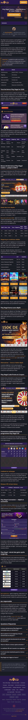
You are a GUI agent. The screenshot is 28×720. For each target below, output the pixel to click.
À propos (5, 685)
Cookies (13, 689)
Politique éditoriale (17, 687)
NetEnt (3, 699)
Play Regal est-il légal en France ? (10, 657)
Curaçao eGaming (18, 711)
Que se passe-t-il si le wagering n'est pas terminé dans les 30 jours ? (11, 634)
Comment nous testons (20, 685)
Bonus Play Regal (6, 682)
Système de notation (7, 687)
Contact (23, 687)
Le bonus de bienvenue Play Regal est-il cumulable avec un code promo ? (11, 629)
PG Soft (12, 701)
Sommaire (4, 23)
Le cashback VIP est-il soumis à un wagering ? (13, 648)
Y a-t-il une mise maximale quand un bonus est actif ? (12, 653)
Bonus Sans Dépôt (15, 682)
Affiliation (22, 689)
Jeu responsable (10, 692)
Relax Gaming (18, 701)
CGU (17, 689)
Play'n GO (19, 699)
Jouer (5, 284)
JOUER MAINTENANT (14, 14)
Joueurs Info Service (16, 616)
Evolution (14, 699)
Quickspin (24, 699)
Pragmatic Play (9, 699)
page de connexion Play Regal (9, 506)
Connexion (23, 682)
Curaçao (4, 61)
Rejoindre (23, 2)
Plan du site (18, 692)
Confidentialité (7, 689)
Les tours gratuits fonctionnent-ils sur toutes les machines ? (13, 640)
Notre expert (11, 685)
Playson (8, 701)
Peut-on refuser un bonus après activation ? (12, 644)
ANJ (3, 63)
